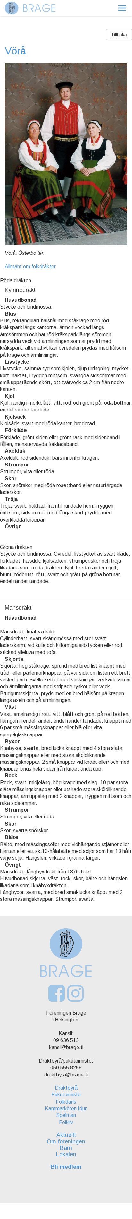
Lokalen (66, 1154)
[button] (122, 8)
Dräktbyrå (66, 1088)
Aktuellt (66, 1135)
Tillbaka (119, 34)
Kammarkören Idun (66, 1108)
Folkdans (66, 1101)
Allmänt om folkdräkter (30, 266)
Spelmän (66, 1115)
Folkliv (66, 1122)
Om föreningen (66, 1141)
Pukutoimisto (66, 1094)
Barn (66, 1148)
